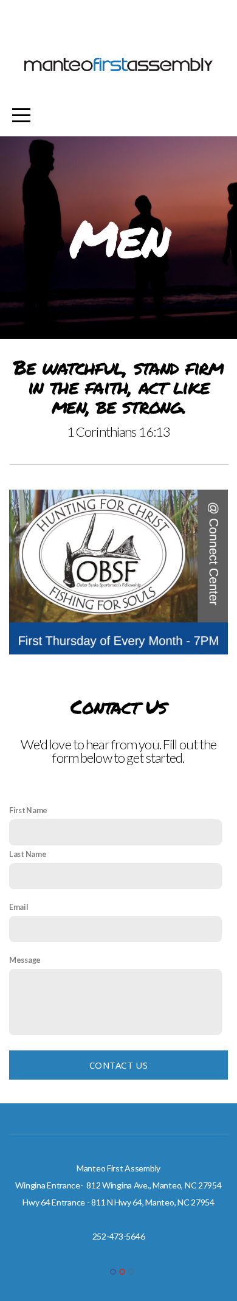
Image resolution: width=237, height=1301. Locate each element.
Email (19, 907)
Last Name (27, 854)
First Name (28, 810)
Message (25, 960)
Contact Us (118, 1065)
